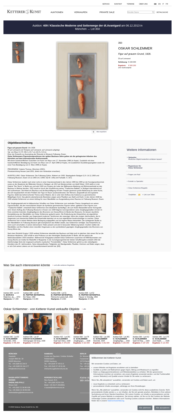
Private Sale (107, 12)
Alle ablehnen (145, 408)
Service (106, 4)
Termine (130, 4)
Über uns (143, 4)
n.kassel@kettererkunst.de (54, 387)
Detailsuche (162, 12)
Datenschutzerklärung (116, 401)
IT (163, 4)
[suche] (153, 12)
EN (159, 4)
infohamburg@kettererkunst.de (56, 369)
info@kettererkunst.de (17, 369)
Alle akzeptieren (163, 408)
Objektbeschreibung (20, 142)
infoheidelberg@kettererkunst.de (21, 392)
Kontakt (118, 4)
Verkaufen (80, 12)
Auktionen (57, 12)
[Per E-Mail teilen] (138, 195)
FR (167, 4)
